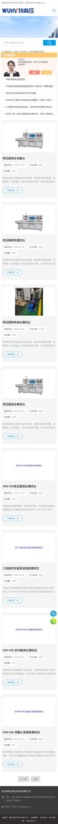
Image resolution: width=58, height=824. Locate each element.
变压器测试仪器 (37, 51)
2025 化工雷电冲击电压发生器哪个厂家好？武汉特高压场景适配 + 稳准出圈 (30, 100)
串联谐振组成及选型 (15, 79)
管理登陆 (34, 818)
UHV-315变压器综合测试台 (19, 486)
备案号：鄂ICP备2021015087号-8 (15, 818)
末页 (35, 779)
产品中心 (24, 51)
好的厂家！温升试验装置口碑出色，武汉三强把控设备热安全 (30, 114)
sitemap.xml (31, 821)
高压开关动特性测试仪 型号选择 (21, 93)
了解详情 (10, 190)
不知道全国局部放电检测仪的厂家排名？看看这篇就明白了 (30, 86)
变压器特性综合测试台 (17, 322)
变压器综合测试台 (14, 404)
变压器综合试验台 (14, 158)
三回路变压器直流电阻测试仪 (21, 568)
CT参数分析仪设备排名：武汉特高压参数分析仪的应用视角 (30, 107)
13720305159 (53, 613)
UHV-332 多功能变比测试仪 (20, 650)
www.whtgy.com (38, 3)
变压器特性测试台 (14, 240)
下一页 (23, 779)
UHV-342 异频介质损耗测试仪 (21, 732)
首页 (15, 51)
